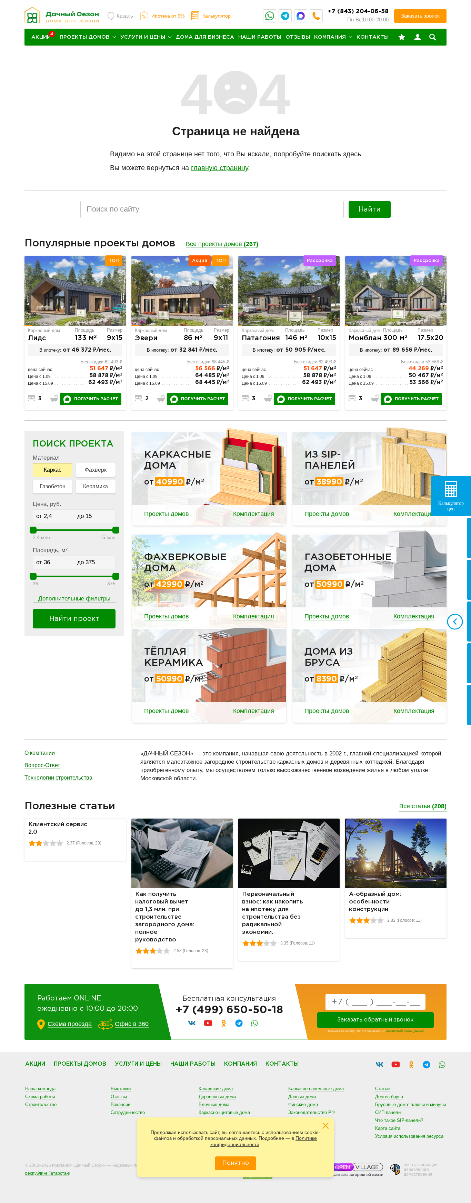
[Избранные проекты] (401, 37)
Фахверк (96, 470)
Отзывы (297, 37)
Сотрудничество (128, 1112)
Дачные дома (302, 1096)
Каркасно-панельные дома (316, 1088)
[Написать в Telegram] (285, 15)
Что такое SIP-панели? (399, 1120)
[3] (45, 843)
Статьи (382, 1088)
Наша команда (40, 1088)
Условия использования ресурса (409, 1136)
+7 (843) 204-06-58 (358, 11)
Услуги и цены (142, 37)
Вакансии (120, 1104)
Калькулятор (216, 16)
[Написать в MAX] (300, 15)
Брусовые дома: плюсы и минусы (410, 1104)
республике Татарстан (47, 1173)
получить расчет (96, 399)
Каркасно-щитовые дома (224, 1112)
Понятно (235, 1163)
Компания (330, 37)
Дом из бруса (389, 1096)
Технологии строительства (58, 778)
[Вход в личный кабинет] (417, 37)
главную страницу (219, 168)
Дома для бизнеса (205, 37)
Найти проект (74, 619)
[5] (59, 843)
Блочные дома (214, 1104)
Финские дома (303, 1104)
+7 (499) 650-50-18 (229, 1010)
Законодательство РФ (311, 1112)
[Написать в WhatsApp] (269, 15)
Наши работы (259, 37)
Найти (370, 209)
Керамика (95, 486)
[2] (39, 843)
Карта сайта (387, 1128)
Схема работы (40, 1096)
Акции (35, 1064)
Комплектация (253, 513)
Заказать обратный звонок (375, 1020)
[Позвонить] (316, 15)
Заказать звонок (420, 16)
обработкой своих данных (405, 1031)
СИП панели (388, 1112)
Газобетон (53, 486)
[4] (52, 843)
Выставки (121, 1088)
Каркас (52, 470)
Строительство (41, 1104)
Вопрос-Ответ (42, 765)
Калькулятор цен (451, 506)
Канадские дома (216, 1088)
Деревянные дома (217, 1096)
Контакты (373, 37)
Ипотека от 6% (167, 16)
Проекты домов (85, 37)
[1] (32, 843)
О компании (39, 753)
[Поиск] (432, 37)
